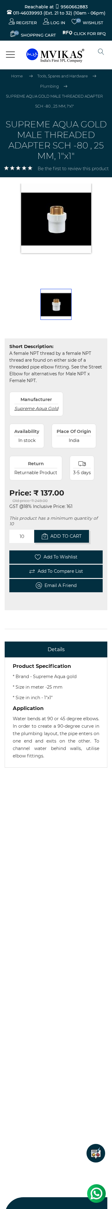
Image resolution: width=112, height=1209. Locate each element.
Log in (57, 22)
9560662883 (73, 7)
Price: (20, 492)
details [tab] (56, 649)
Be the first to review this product (73, 168)
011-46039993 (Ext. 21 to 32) (42, 13)
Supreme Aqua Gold (36, 408)
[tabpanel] (56, 712)
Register (26, 22)
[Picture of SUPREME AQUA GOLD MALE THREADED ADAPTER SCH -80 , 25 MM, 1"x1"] (56, 304)
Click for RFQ (90, 33)
